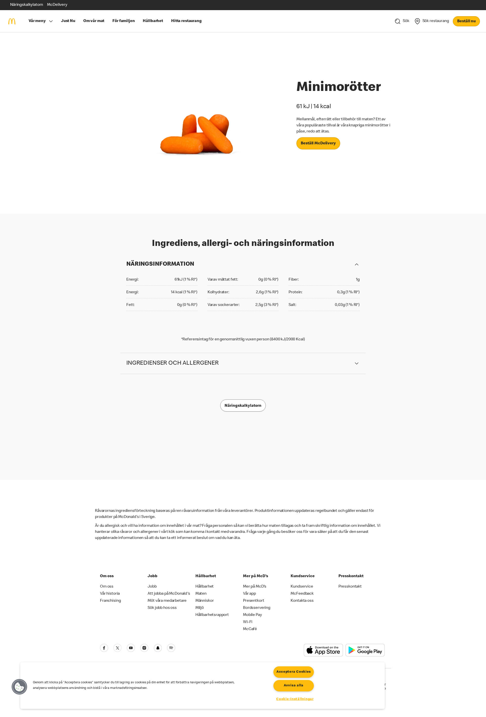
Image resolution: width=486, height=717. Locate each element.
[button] (19, 687)
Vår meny (37, 21)
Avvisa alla (293, 685)
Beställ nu (466, 22)
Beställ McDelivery (318, 144)
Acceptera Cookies (293, 672)
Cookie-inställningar (294, 699)
